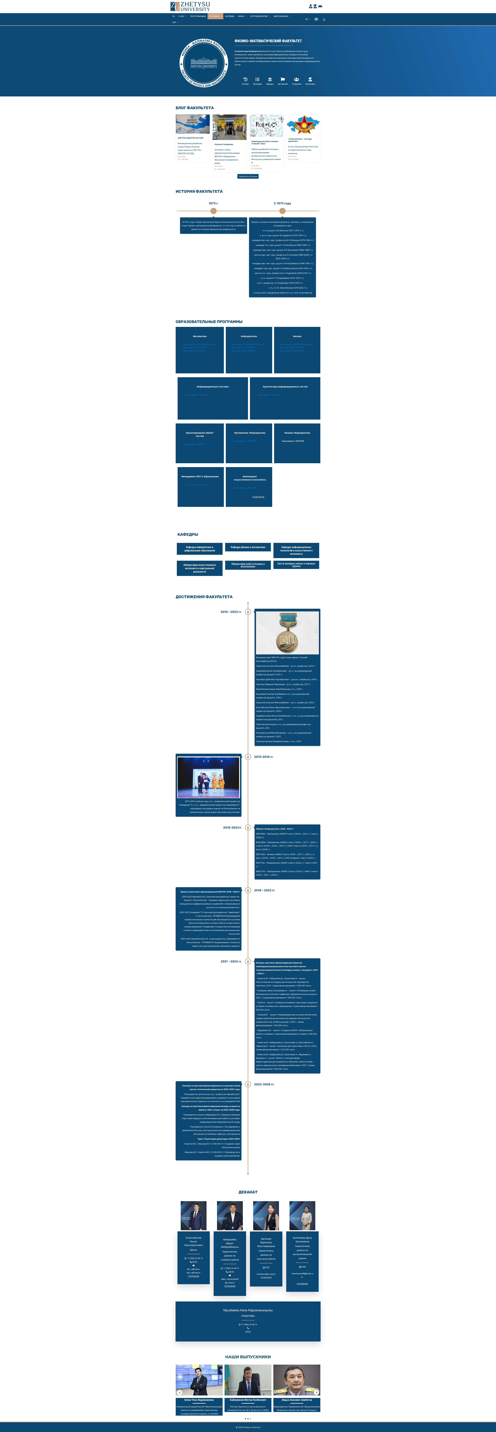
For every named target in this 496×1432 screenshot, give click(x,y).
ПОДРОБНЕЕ (193, 1276)
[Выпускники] (310, 81)
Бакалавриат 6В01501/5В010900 (200, 344)
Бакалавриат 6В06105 (245, 488)
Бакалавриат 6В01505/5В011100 (247, 344)
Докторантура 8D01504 (243, 350)
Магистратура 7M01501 (194, 347)
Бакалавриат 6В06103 (269, 395)
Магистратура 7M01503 (243, 347)
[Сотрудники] (296, 81)
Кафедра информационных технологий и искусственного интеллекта (296, 550)
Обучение (214, 16)
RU (306, 19)
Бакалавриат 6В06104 (194, 444)
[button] (177, 211)
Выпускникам (281, 16)
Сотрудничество (259, 16)
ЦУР (174, 22)
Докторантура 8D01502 (292, 350)
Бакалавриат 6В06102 (196, 395)
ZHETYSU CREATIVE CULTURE (190, 138)
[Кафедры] (270, 81)
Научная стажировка (224, 144)
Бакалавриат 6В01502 (245, 441)
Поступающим (198, 16)
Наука (241, 16)
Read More (182, 157)
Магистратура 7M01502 (292, 347)
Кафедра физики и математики (248, 547)
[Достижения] (283, 81)
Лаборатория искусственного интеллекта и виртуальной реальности (199, 568)
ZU (173, 16)
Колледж (229, 16)
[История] (245, 81)
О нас (181, 16)
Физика (297, 336)
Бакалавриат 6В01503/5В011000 (296, 344)
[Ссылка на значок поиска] (324, 19)
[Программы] (257, 81)
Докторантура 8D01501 (194, 350)
